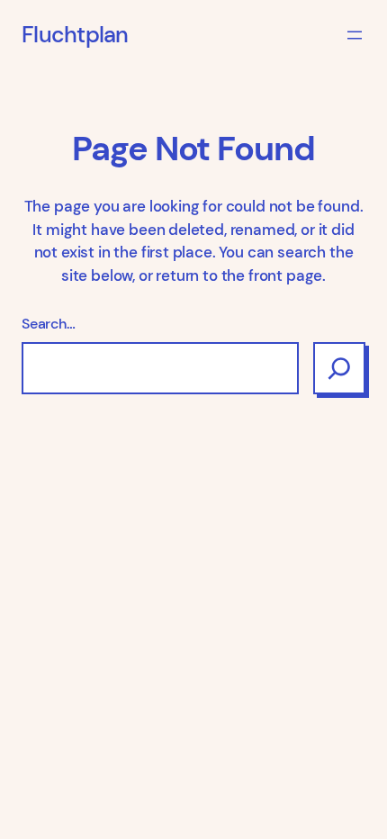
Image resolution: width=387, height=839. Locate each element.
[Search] (339, 368)
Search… (49, 323)
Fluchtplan (75, 35)
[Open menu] (354, 35)
